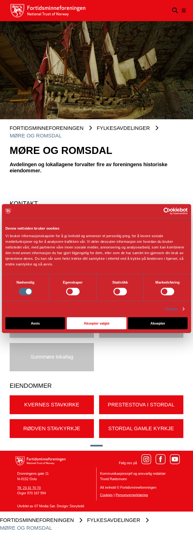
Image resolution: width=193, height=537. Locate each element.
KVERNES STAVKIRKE (51, 405)
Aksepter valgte (96, 323)
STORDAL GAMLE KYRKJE (141, 428)
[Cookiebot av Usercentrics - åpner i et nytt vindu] (167, 211)
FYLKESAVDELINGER (123, 128)
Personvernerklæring (132, 495)
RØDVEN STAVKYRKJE (51, 428)
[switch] (73, 291)
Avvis (35, 323)
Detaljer (171, 309)
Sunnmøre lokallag (52, 357)
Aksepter (157, 323)
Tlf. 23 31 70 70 (29, 488)
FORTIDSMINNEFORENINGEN (47, 128)
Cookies (106, 495)
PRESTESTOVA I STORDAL (141, 405)
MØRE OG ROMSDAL (36, 136)
